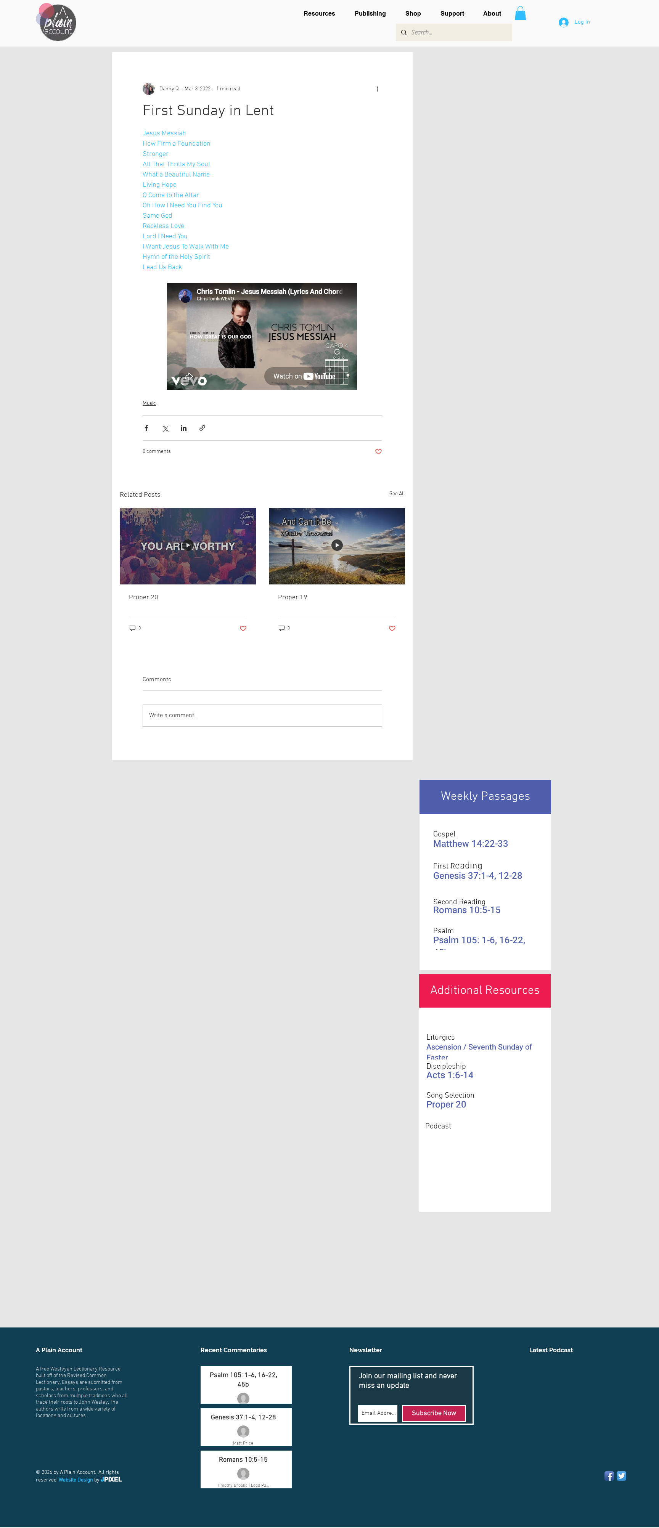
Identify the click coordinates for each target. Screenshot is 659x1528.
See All (397, 494)
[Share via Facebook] (146, 428)
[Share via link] (202, 428)
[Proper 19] (337, 546)
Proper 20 (143, 598)
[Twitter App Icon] (621, 1476)
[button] (323, 13)
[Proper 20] (188, 546)
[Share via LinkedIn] (183, 428)
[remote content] (262, 337)
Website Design (76, 1480)
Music (149, 403)
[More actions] (377, 88)
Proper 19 (292, 598)
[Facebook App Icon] (609, 1476)
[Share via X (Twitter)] (165, 428)
